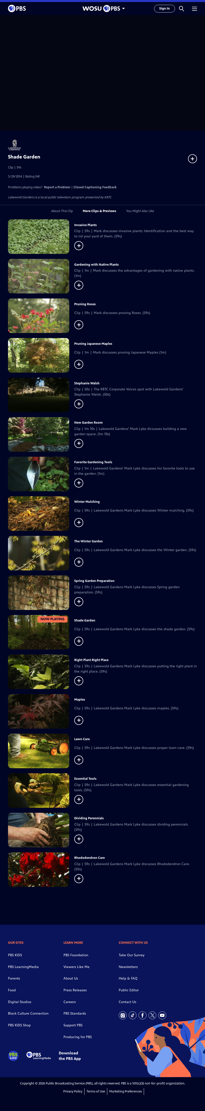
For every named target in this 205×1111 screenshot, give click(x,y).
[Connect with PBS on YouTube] (162, 1015)
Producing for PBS (78, 1037)
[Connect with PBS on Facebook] (142, 1015)
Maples (79, 700)
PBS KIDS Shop (19, 1025)
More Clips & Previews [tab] (99, 211)
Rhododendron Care (89, 858)
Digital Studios (19, 1002)
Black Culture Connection (28, 1013)
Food (12, 990)
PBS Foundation (76, 955)
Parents (14, 978)
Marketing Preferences (125, 1091)
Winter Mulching (87, 502)
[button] (181, 8)
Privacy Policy (72, 1091)
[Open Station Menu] (102, 8)
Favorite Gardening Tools (93, 462)
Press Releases (75, 990)
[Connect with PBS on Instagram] (123, 1015)
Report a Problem (57, 187)
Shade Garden (84, 620)
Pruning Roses (85, 304)
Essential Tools (85, 779)
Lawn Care (82, 739)
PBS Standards (75, 1013)
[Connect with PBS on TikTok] (133, 1015)
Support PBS (73, 1025)
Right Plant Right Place (91, 660)
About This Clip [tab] (62, 211)
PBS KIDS (15, 955)
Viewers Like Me (77, 967)
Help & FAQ (128, 978)
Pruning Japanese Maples (93, 344)
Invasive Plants (85, 225)
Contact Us (127, 1002)
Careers (70, 1002)
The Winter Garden (88, 541)
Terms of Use (95, 1091)
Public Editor (129, 990)
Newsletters (128, 967)
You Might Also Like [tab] (140, 211)
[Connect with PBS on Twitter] (152, 1015)
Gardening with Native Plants (96, 265)
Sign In (164, 9)
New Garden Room (88, 423)
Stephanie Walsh (87, 383)
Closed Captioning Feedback (95, 187)
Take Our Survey (131, 955)
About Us (71, 978)
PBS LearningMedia (23, 967)
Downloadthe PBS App (70, 1056)
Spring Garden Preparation (94, 581)
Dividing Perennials (89, 818)
